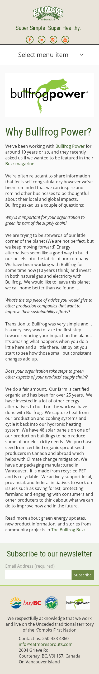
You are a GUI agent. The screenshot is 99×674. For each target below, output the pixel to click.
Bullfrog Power (70, 146)
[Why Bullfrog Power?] (49, 95)
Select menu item (43, 54)
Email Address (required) (30, 566)
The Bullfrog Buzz (68, 530)
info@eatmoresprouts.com (46, 644)
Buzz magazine (19, 164)
